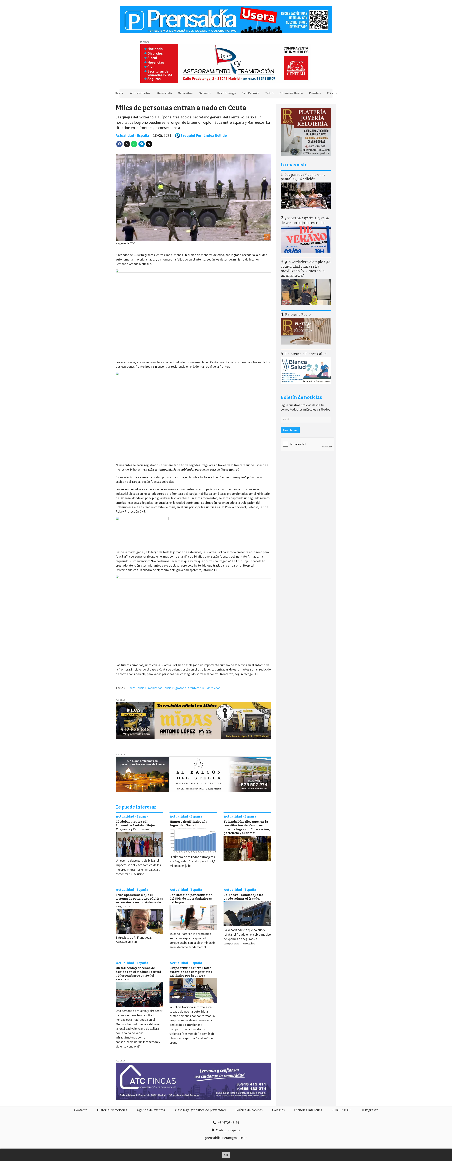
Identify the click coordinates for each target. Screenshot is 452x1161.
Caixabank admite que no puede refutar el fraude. (243, 896)
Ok (226, 1155)
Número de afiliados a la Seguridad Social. (188, 823)
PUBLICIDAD (341, 1110)
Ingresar (371, 1110)
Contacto (80, 1110)
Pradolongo (226, 93)
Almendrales (140, 93)
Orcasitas (185, 93)
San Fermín (250, 93)
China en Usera (291, 93)
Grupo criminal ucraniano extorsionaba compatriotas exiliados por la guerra (191, 971)
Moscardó (164, 93)
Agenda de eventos (151, 1110)
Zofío (269, 93)
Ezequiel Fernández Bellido (203, 135)
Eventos (315, 93)
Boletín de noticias (301, 397)
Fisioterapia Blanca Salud (306, 354)
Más (330, 93)
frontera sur (196, 688)
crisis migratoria (175, 688)
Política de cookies (249, 1110)
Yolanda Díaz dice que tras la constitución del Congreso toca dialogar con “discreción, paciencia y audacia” (247, 827)
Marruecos (213, 688)
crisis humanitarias (150, 688)
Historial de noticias (112, 1110)
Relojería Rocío (298, 315)
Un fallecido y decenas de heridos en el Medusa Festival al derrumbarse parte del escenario (138, 973)
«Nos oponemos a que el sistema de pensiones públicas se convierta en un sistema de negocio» (139, 900)
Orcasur (205, 93)
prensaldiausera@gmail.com (226, 1138)
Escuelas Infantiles (308, 1110)
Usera (119, 93)
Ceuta (131, 688)
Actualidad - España (132, 135)
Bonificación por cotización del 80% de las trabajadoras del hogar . (191, 898)
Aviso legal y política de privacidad (200, 1110)
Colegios (278, 1110)
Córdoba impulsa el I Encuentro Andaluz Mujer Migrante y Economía (135, 825)
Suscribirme (290, 430)
